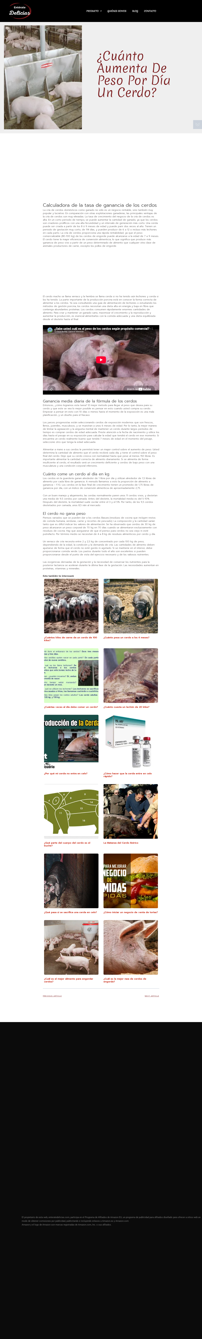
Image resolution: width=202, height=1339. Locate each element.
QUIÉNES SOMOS (116, 11)
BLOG (135, 11)
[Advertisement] (101, 180)
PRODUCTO (92, 11)
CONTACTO (150, 11)
